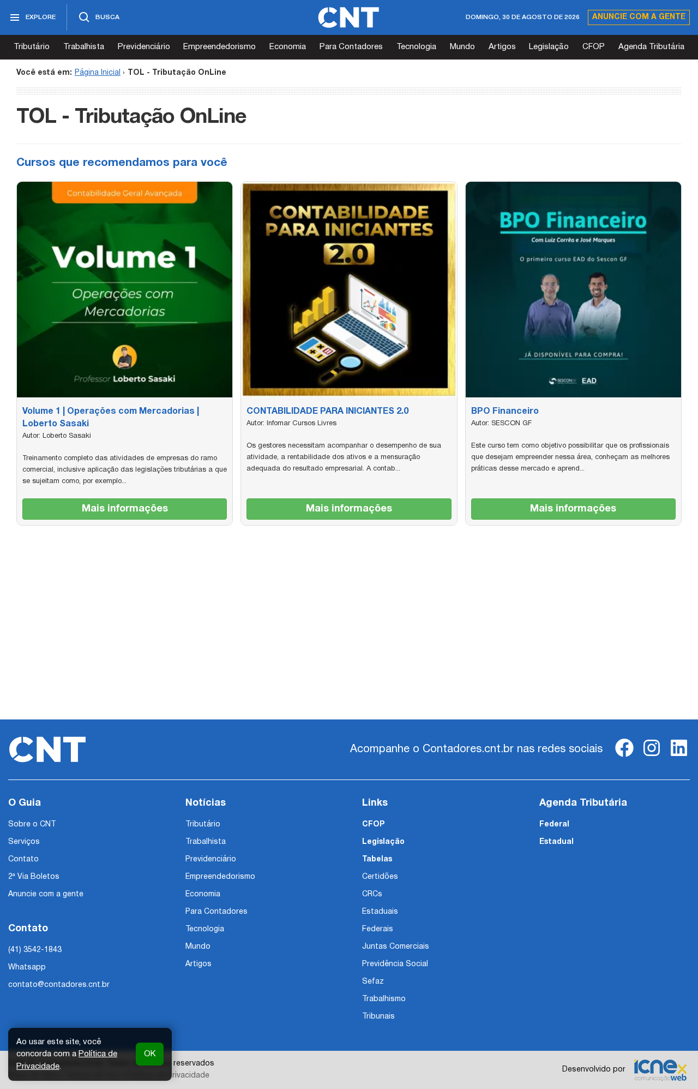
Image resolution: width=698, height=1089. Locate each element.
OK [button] (149, 1054)
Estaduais (380, 911)
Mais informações (125, 509)
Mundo (462, 47)
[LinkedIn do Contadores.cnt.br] (679, 756)
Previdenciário (144, 47)
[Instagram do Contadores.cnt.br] (652, 756)
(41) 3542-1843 (35, 950)
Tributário (32, 47)
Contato (23, 859)
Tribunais (378, 1016)
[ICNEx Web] (660, 1070)
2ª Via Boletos (33, 876)
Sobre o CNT (32, 824)
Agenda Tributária (651, 47)
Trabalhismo (384, 999)
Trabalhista (83, 47)
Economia (287, 47)
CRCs (372, 894)
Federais (377, 929)
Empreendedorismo (219, 47)
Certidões (380, 876)
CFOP (593, 47)
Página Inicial (98, 72)
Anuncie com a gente (638, 17)
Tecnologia (416, 47)
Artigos (502, 47)
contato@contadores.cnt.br (59, 985)
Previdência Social (395, 964)
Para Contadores (351, 47)
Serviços (24, 842)
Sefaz (373, 981)
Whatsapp (27, 967)
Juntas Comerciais (395, 946)
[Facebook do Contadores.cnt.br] (624, 756)
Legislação (549, 47)
